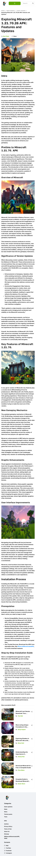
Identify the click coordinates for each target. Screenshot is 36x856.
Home (3, 10)
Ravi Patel (6, 36)
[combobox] (27, 3)
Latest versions (21, 10)
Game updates (11, 10)
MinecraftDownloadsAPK (26, 646)
